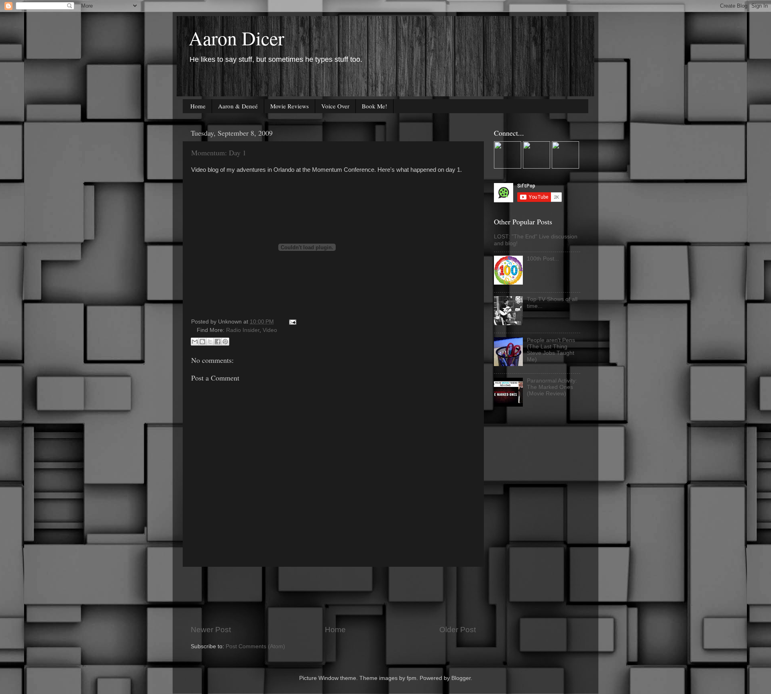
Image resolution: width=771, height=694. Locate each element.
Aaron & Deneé (238, 106)
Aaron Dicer (236, 38)
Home (198, 106)
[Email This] (195, 342)
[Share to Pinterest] (225, 342)
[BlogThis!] (202, 342)
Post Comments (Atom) (255, 646)
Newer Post (211, 629)
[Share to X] (210, 342)
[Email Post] (291, 322)
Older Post (457, 629)
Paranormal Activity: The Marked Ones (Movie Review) (552, 387)
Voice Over (335, 106)
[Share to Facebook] (218, 342)
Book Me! (374, 106)
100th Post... (543, 259)
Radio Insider (242, 330)
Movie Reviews (289, 106)
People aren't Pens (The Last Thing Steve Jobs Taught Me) (551, 350)
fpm (411, 678)
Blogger (461, 678)
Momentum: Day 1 (218, 152)
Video (270, 330)
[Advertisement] (337, 596)
